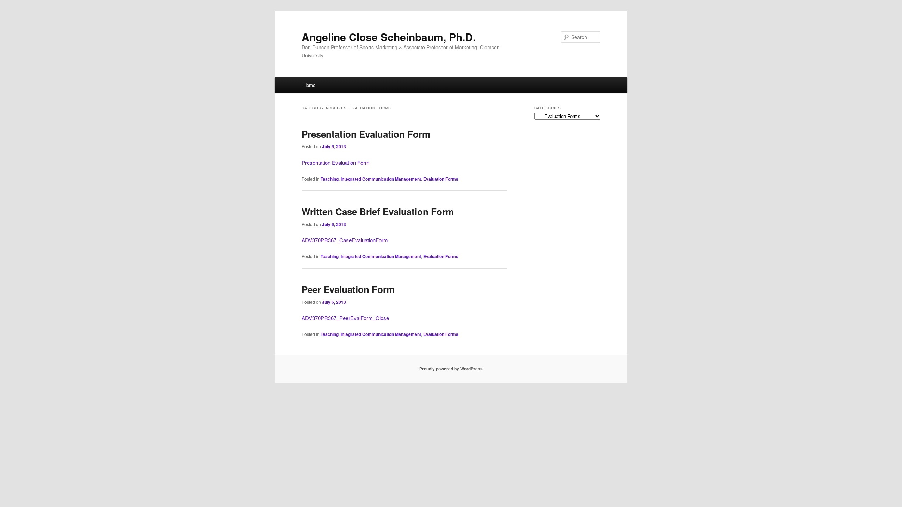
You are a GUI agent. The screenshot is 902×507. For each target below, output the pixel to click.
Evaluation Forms (440, 179)
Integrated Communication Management (381, 179)
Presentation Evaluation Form (366, 133)
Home (309, 85)
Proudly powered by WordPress (451, 368)
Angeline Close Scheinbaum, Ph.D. (389, 36)
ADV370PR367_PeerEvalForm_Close (345, 317)
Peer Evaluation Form (348, 289)
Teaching (330, 179)
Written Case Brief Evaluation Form (378, 211)
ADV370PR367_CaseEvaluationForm (345, 240)
